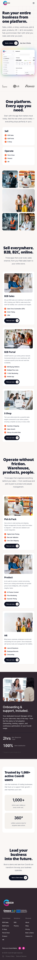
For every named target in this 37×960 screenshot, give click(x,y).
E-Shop (4, 929)
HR (3, 939)
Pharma (16, 926)
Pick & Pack (6, 933)
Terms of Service (21, 956)
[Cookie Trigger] (3, 956)
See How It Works (25, 43)
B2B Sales (5, 922)
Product (4, 936)
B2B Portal (5, 926)
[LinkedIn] (23, 948)
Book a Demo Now (17, 877)
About (27, 922)
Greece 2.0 (28, 936)
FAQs (27, 926)
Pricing (27, 929)
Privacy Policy (10, 956)
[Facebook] (19, 948)
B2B (15, 922)
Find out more (10, 320)
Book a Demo (9, 43)
